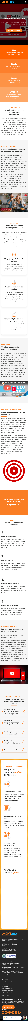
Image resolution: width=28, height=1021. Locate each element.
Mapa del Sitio (5, 995)
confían (18, 772)
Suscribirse (8, 1007)
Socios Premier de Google (8, 982)
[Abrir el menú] (25, 2)
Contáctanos (5, 986)
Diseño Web (5, 984)
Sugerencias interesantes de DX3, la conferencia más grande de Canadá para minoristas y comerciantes (12, 972)
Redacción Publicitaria (7, 988)
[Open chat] (25, 1018)
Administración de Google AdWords (11, 963)
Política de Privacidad (7, 993)
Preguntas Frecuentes (7, 990)
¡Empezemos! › (14, 504)
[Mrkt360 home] (8, 2)
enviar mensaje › (12, 949)
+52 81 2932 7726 (10, 948)
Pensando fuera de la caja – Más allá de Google (14, 967)
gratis (16, 872)
